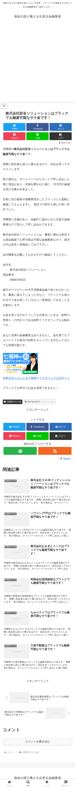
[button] (61, 136)
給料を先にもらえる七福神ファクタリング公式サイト (36, 378)
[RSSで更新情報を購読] (55, 451)
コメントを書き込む (37, 741)
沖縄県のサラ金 (14, 401)
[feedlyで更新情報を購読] (20, 451)
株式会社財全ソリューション (41, 401)
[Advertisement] (37, 63)
